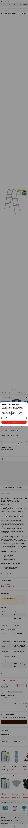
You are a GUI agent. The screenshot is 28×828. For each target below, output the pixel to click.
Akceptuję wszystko (14, 422)
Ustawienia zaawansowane (14, 418)
